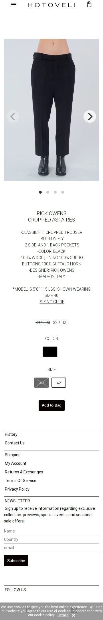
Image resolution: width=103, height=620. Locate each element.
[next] (90, 116)
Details (63, 615)
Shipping (12, 454)
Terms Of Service (20, 480)
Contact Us (14, 443)
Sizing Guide (52, 302)
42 (59, 383)
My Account (15, 463)
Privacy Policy (16, 489)
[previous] (13, 116)
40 (41, 383)
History (10, 434)
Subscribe (16, 560)
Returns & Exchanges (23, 472)
